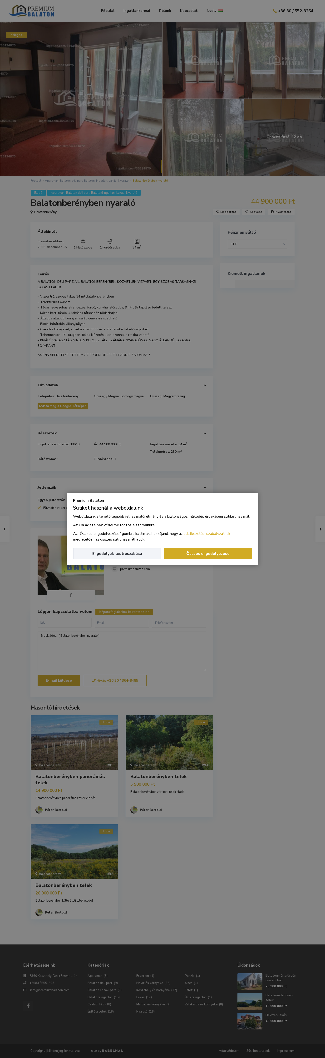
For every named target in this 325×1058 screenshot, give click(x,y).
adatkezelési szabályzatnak (207, 533)
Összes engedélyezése (208, 553)
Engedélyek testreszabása (117, 553)
